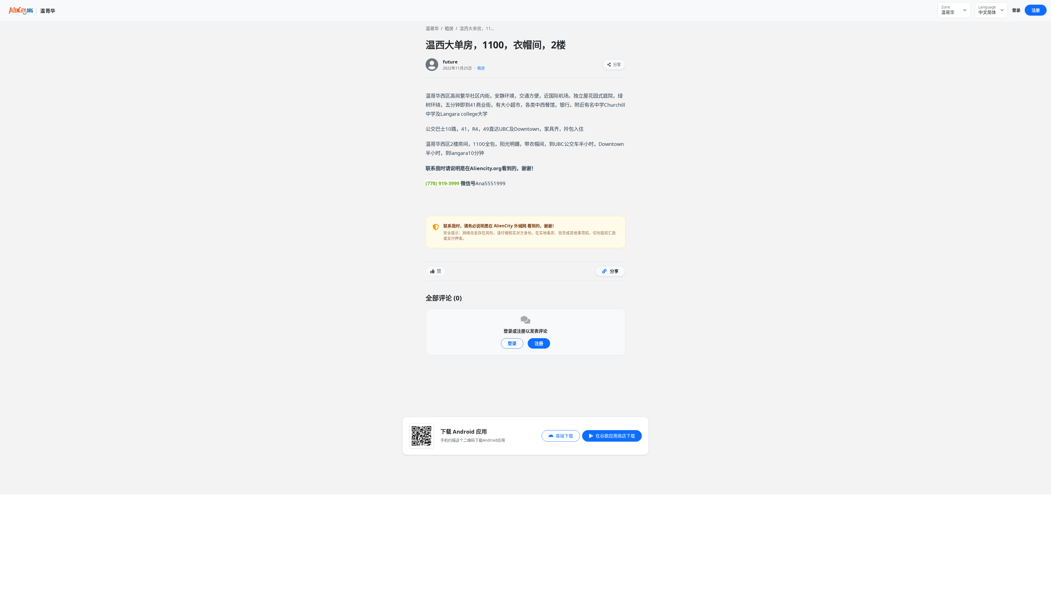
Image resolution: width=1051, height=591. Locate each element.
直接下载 (564, 436)
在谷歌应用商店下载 (615, 436)
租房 (449, 28)
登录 (1016, 10)
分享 (616, 64)
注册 (1036, 10)
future (450, 62)
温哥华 (432, 28)
